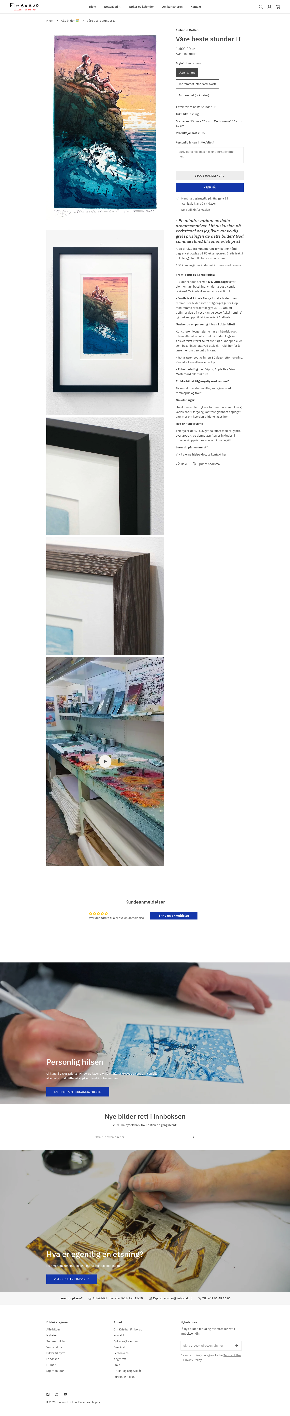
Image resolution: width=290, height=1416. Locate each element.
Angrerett (119, 1359)
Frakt (116, 1365)
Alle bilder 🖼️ (70, 20)
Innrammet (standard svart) (197, 84)
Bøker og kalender (125, 1341)
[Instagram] (56, 1394)
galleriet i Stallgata (218, 317)
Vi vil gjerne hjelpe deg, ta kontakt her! (201, 454)
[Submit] (193, 1137)
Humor (51, 1365)
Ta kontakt (195, 291)
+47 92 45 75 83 (219, 1298)
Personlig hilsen (124, 1377)
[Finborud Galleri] (24, 6)
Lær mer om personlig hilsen (77, 1092)
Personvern (121, 1353)
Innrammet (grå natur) (194, 95)
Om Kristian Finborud (71, 1279)
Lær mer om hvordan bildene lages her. (202, 416)
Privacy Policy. (192, 1360)
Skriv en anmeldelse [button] (174, 916)
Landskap (52, 1359)
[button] (112, 6)
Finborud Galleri (187, 30)
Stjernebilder (55, 1371)
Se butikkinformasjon (195, 209)
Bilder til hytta (55, 1353)
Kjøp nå (209, 187)
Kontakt (118, 1335)
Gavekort (119, 1347)
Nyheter (51, 1335)
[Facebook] (48, 1394)
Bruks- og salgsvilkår (127, 1371)
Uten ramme (187, 72)
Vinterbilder (54, 1347)
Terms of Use (232, 1355)
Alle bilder (53, 1329)
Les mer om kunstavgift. (216, 440)
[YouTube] (65, 1394)
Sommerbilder (55, 1341)
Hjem (49, 20)
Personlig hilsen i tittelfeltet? (195, 142)
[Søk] (260, 6)
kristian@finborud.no (178, 1298)
